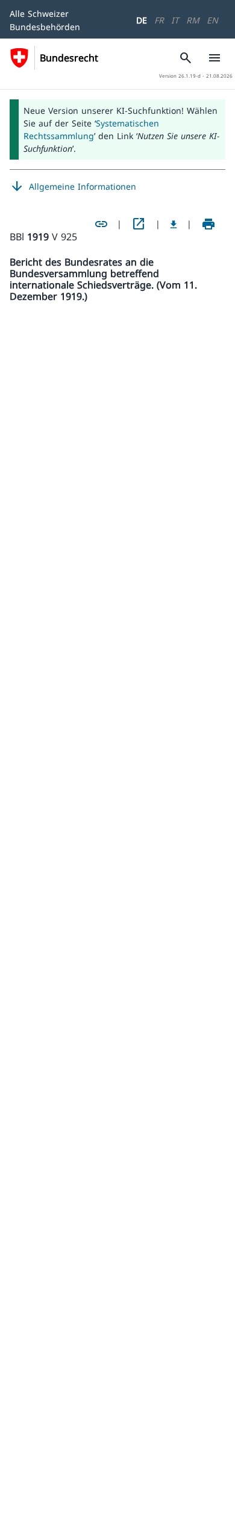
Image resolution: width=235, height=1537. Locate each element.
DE (141, 20)
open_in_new (138, 224)
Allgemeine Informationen (73, 186)
